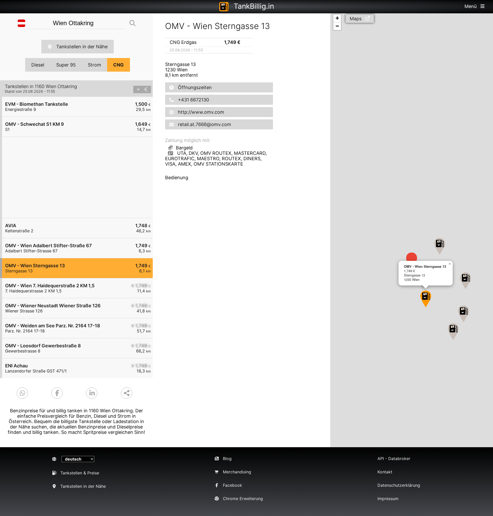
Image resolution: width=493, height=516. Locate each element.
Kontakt (384, 471)
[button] (463, 313)
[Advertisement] (80, 177)
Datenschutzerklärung (398, 485)
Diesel (37, 65)
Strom (94, 65)
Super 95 (66, 65)
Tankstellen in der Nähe (82, 46)
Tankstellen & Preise (79, 472)
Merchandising (237, 471)
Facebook (232, 485)
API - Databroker (393, 458)
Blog (227, 458)
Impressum (388, 498)
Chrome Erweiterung (243, 498)
